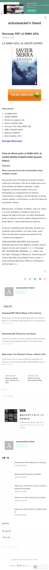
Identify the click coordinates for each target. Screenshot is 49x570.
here (31, 251)
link (41, 257)
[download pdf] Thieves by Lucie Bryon (19, 333)
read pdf (31, 248)
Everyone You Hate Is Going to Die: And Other (30, 497)
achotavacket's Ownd (24, 23)
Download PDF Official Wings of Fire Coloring (21, 313)
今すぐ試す (32, 11)
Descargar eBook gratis (12, 141)
